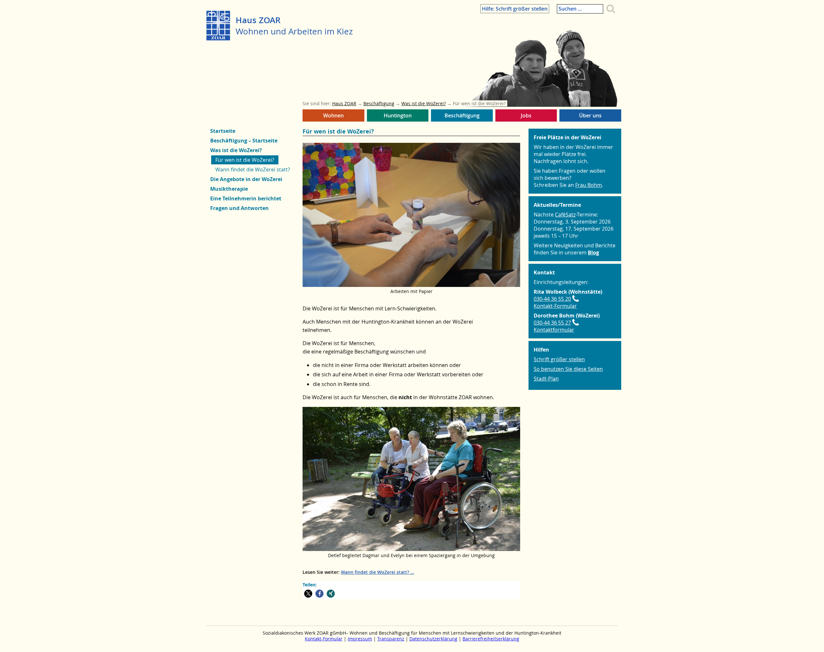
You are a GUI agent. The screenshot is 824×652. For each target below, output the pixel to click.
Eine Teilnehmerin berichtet (245, 198)
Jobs (525, 117)
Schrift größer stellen (559, 359)
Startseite (222, 130)
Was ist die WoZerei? (236, 150)
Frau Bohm (588, 184)
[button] (308, 594)
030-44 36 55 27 (552, 322)
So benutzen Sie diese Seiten (568, 368)
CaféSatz (565, 214)
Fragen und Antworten (239, 208)
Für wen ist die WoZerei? (244, 159)
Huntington (397, 117)
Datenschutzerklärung (433, 639)
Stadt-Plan (546, 378)
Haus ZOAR (258, 20)
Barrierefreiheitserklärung (491, 639)
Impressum (360, 639)
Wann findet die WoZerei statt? (375, 572)
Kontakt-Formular (555, 305)
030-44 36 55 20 (552, 298)
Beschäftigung (459, 117)
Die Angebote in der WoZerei (246, 179)
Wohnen (332, 117)
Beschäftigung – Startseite (243, 140)
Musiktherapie (229, 188)
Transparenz (390, 639)
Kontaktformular (554, 329)
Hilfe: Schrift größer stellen (515, 8)
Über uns (589, 117)
